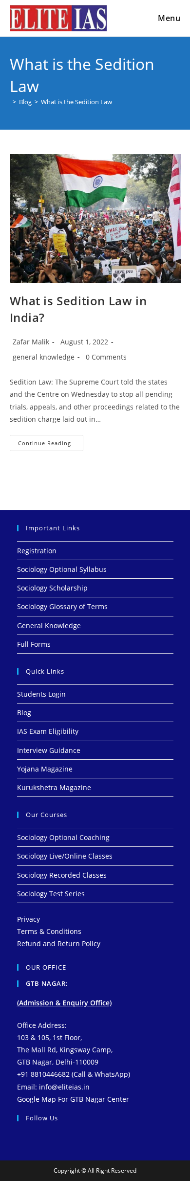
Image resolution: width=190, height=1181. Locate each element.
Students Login (41, 694)
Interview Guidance (48, 750)
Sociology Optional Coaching (63, 837)
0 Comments (106, 357)
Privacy (28, 919)
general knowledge (44, 357)
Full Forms (34, 644)
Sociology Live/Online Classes (65, 856)
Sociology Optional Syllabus (62, 569)
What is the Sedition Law (76, 101)
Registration (37, 550)
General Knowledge (49, 625)
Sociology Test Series (51, 893)
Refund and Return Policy (58, 943)
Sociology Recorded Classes (62, 875)
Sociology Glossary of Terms (62, 606)
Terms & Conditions (49, 931)
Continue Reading (50, 441)
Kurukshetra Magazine (54, 787)
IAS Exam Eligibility (47, 731)
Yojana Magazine (45, 768)
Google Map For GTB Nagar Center (73, 1099)
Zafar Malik (31, 341)
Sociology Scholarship (52, 587)
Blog (24, 712)
